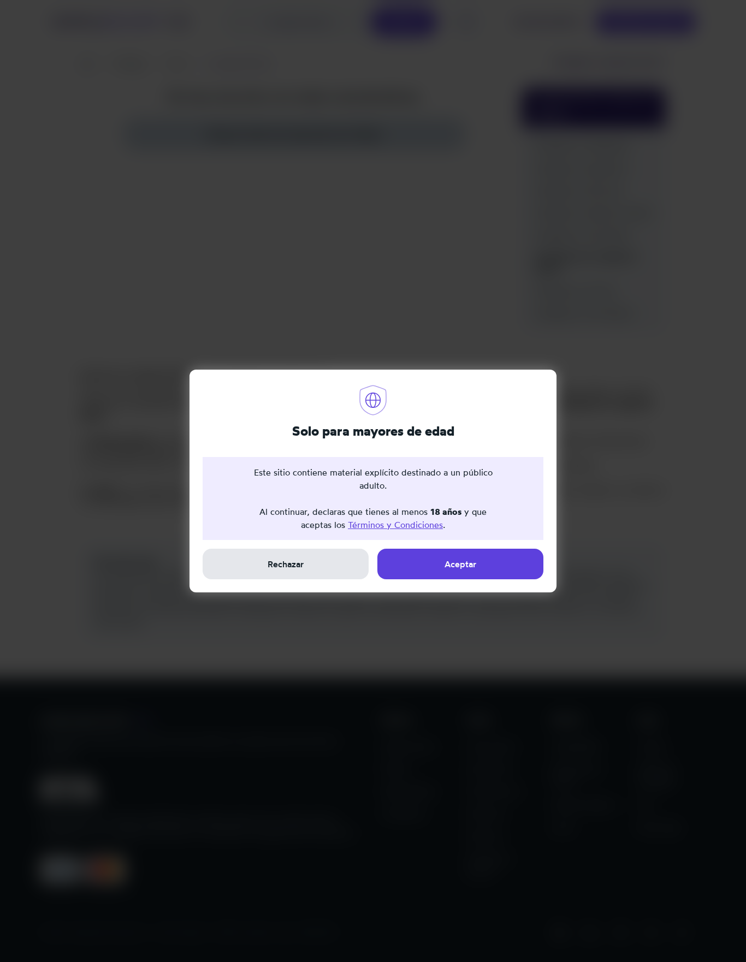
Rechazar (286, 564)
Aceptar (460, 564)
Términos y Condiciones (395, 524)
